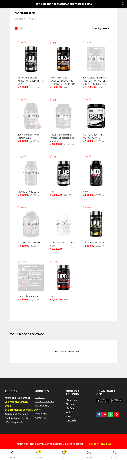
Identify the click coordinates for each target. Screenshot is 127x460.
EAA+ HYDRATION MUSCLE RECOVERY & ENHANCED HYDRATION (63, 80)
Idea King (105, 443)
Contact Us (40, 417)
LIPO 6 (53, 296)
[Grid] (16, 28)
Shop (68, 416)
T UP (52, 191)
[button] (63, 455)
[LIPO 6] (63, 277)
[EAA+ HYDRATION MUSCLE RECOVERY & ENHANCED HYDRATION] (63, 58)
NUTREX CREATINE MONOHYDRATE (92, 136)
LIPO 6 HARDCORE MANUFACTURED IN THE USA (31, 80)
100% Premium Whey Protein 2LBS (28, 136)
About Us (40, 397)
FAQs (38, 409)
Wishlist (69, 412)
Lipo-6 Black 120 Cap (28, 296)
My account (72, 400)
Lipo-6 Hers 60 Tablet (94, 242)
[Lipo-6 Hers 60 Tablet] (96, 223)
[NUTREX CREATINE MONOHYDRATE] (96, 115)
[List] (21, 28)
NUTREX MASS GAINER (29, 242)
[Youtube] (104, 414)
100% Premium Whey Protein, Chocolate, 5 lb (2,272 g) (62, 137)
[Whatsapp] (110, 414)
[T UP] (63, 172)
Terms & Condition (44, 401)
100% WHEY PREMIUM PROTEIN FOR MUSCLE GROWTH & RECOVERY (95, 80)
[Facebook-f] (99, 414)
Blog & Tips (41, 413)
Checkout (70, 404)
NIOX (85, 191)
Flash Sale (71, 420)
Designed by (92, 443)
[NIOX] (96, 172)
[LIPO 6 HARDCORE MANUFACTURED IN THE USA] (31, 58)
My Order (70, 408)
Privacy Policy (42, 405)
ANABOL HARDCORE (28, 191)
